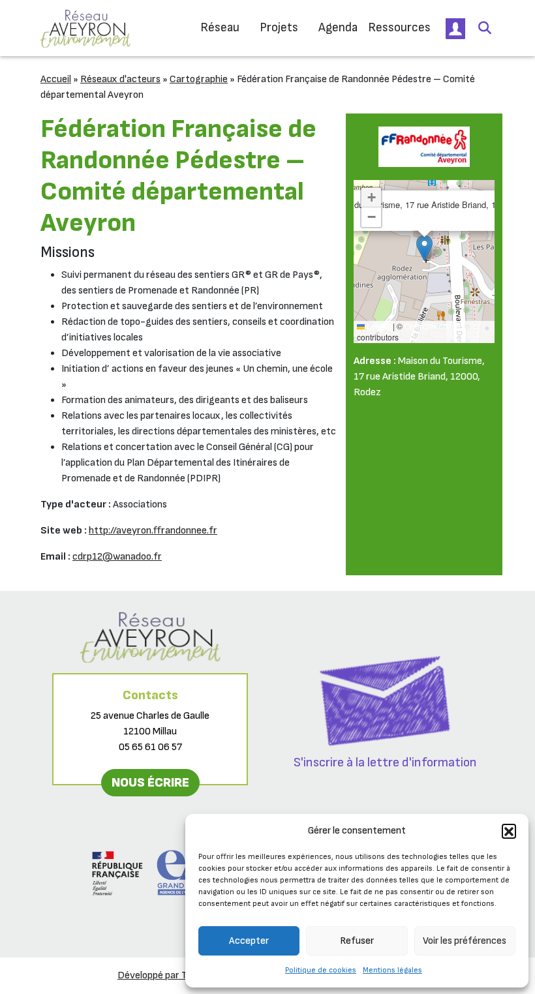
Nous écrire (150, 783)
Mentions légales (392, 970)
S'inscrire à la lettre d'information (385, 762)
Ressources (399, 27)
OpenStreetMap (433, 325)
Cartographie (199, 79)
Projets (279, 27)
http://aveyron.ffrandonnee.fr (153, 530)
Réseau (219, 27)
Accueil (55, 79)
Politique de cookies (320, 970)
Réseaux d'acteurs (120, 79)
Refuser (357, 941)
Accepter (249, 941)
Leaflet (378, 325)
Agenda (338, 27)
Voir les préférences (464, 941)
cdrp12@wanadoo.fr (117, 556)
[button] (508, 830)
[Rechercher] (485, 28)
